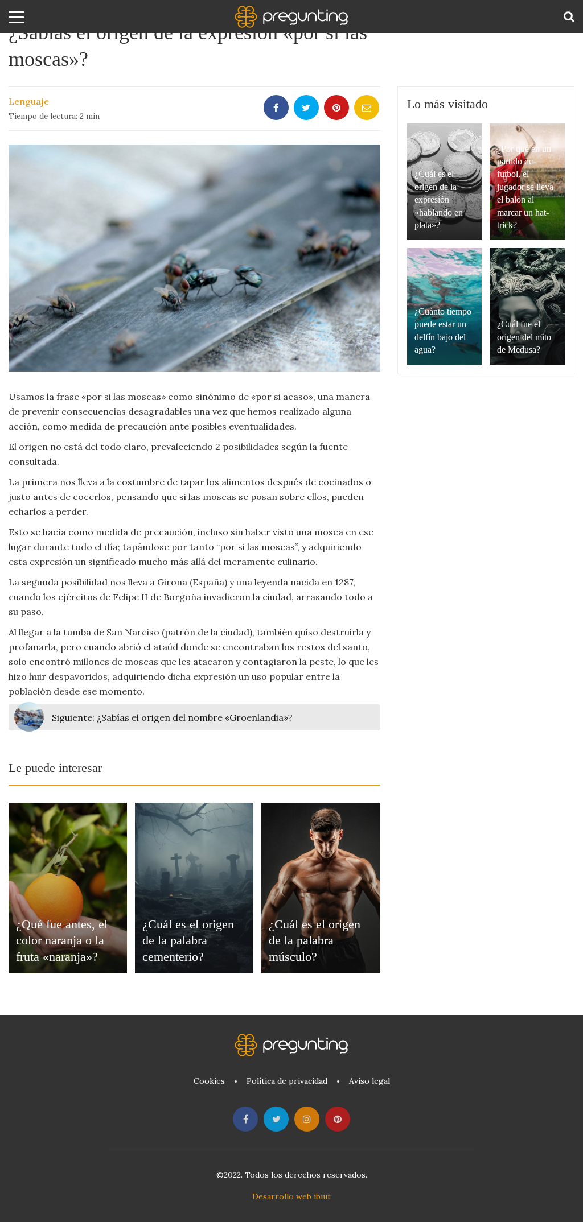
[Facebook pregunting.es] (245, 1119)
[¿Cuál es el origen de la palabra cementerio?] (194, 888)
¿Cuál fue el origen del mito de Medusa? (524, 336)
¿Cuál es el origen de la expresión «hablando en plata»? (438, 199)
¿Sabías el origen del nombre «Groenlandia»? (172, 717)
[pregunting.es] (291, 17)
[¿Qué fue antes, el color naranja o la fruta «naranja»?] (68, 888)
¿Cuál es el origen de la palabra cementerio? (188, 940)
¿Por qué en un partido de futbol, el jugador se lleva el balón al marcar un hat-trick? (525, 187)
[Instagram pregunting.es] (307, 1119)
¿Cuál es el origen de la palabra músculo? (314, 940)
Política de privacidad (287, 1081)
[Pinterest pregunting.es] (337, 1119)
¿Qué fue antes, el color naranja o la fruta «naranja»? (62, 940)
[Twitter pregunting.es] (276, 1119)
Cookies (209, 1081)
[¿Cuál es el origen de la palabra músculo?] (320, 888)
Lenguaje (29, 101)
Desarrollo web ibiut (291, 1196)
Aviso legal (369, 1081)
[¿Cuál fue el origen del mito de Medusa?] (527, 306)
